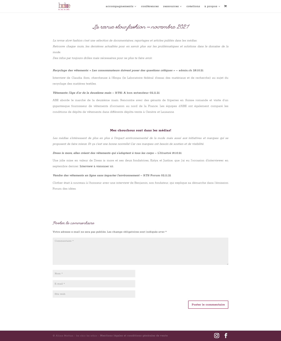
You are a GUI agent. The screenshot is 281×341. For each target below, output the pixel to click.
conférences (150, 6)
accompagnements (119, 6)
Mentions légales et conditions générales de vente (134, 335)
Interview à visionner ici (96, 166)
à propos (210, 6)
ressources (171, 6)
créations (193, 6)
